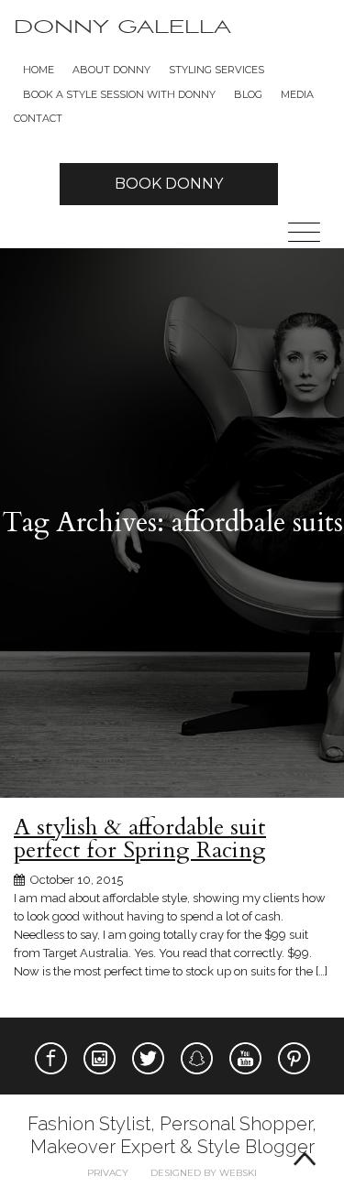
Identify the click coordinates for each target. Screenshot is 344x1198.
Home (38, 69)
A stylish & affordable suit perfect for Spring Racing (140, 838)
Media (297, 94)
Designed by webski (203, 1173)
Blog (248, 94)
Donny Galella (122, 27)
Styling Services (216, 69)
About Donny (111, 69)
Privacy (107, 1173)
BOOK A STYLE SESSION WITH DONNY (119, 94)
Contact (38, 118)
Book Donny (169, 183)
